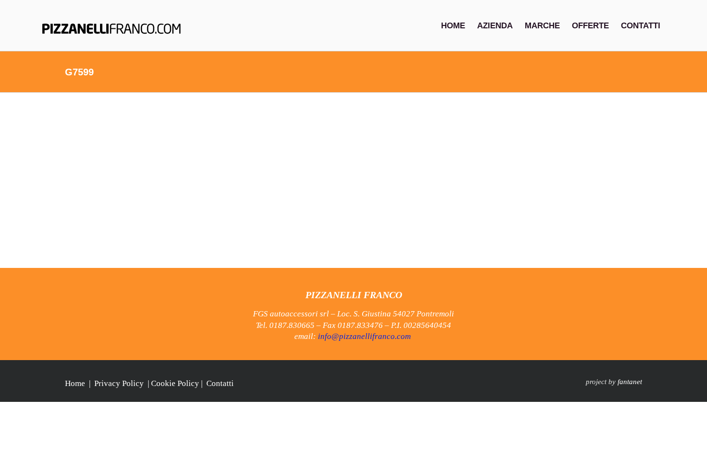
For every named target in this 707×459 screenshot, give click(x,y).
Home (75, 383)
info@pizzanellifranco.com (364, 336)
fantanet (630, 382)
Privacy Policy (119, 383)
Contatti (220, 383)
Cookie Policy (175, 383)
